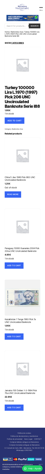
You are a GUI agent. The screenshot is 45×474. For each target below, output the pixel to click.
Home (7, 32)
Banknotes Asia (17, 32)
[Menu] (41, 7)
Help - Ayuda (34, 468)
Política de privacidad (14, 439)
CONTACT (38, 439)
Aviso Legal (28, 439)
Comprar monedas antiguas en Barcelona (24, 445)
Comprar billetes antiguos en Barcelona (24, 442)
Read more (13, 194)
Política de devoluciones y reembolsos (24, 436)
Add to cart (14, 120)
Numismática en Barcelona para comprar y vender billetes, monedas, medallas (17, 466)
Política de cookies (24, 433)
